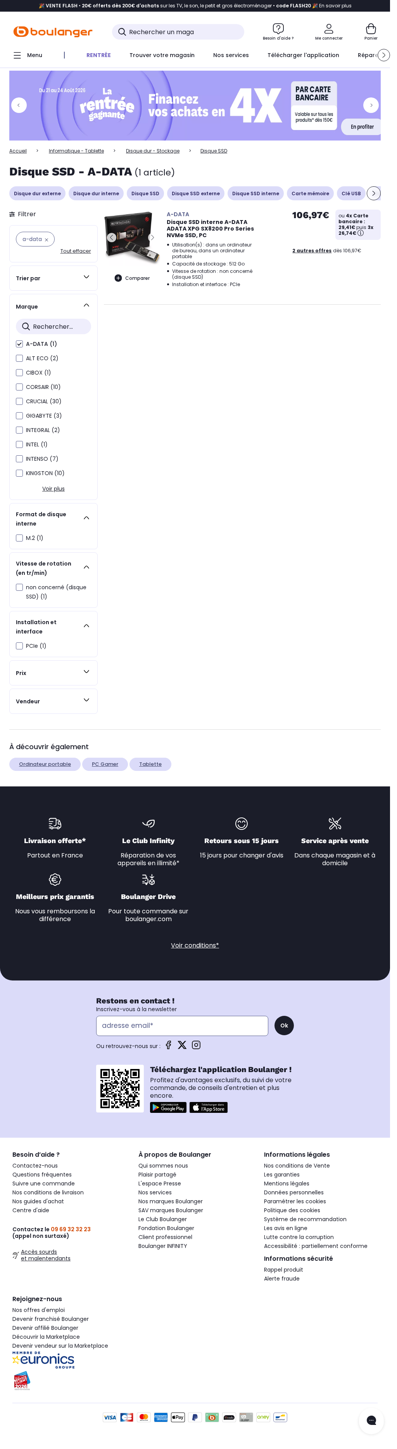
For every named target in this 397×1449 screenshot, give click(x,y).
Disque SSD (145, 193)
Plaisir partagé (157, 1174)
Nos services (155, 1192)
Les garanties (282, 1174)
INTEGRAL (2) (43, 430)
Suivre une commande (43, 1183)
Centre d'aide (30, 1210)
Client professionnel (165, 1237)
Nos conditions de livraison (48, 1192)
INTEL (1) (37, 444)
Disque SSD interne (255, 193)
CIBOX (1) (38, 373)
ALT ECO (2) (42, 358)
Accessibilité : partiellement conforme (316, 1246)
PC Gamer (105, 764)
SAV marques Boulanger (170, 1210)
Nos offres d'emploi (38, 1310)
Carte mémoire (310, 193)
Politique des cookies (292, 1210)
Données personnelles (294, 1192)
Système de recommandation (305, 1219)
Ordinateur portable (45, 764)
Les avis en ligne (285, 1228)
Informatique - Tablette (76, 151)
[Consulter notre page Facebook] (168, 1047)
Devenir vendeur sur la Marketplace (60, 1346)
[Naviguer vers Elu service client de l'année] (69, 1380)
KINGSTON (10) (45, 473)
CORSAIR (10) (43, 387)
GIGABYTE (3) (44, 416)
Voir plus (53, 489)
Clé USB (351, 193)
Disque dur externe (37, 193)
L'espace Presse (159, 1183)
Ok (284, 1025)
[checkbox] (19, 343)
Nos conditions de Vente (297, 1166)
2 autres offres (311, 250)
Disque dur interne (96, 193)
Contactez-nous (35, 1166)
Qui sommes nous (163, 1166)
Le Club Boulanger (162, 1219)
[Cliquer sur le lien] (198, 106)
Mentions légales (286, 1183)
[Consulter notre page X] (182, 1047)
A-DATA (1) (41, 344)
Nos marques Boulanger (170, 1201)
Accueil (18, 151)
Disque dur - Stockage (153, 151)
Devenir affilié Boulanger (45, 1328)
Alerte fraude (282, 1278)
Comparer (137, 278)
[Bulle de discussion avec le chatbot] (371, 1421)
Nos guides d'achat (38, 1201)
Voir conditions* (195, 945)
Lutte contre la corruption (299, 1237)
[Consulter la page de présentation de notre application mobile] (168, 1107)
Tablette (150, 764)
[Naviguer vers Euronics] (69, 1360)
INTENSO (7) (42, 459)
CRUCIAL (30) (44, 401)
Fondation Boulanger (166, 1228)
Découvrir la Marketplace (46, 1337)
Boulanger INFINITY (162, 1246)
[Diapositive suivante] (374, 193)
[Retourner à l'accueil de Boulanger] (52, 31)
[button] (384, 55)
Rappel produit (283, 1270)
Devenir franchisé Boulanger (50, 1319)
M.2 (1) (34, 538)
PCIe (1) (36, 646)
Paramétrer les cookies (295, 1201)
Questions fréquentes (42, 1174)
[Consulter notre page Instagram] (196, 1047)
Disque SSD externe (196, 193)
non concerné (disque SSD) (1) (56, 591)
